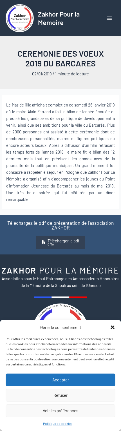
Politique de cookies (57, 423)
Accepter (60, 379)
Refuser (60, 395)
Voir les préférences (60, 410)
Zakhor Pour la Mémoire (59, 18)
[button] (112, 327)
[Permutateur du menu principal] (109, 18)
